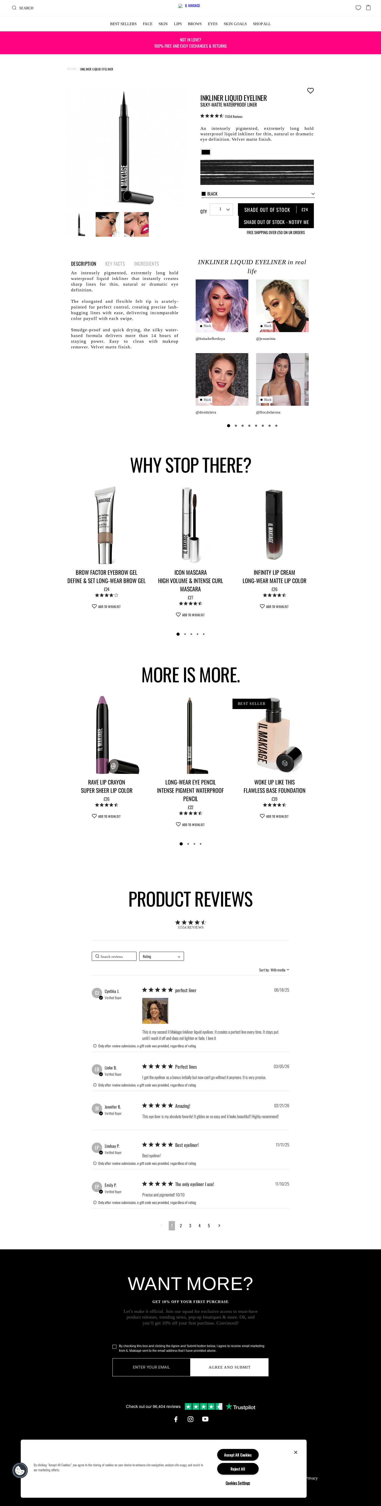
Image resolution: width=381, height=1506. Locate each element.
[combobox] (258, 194)
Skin (163, 24)
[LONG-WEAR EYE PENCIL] (190, 734)
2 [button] (181, 1225)
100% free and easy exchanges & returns (190, 43)
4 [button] (200, 1225)
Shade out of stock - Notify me (276, 222)
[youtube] (205, 1419)
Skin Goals (235, 24)
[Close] (295, 1452)
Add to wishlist (310, 90)
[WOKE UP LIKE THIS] (274, 734)
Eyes (212, 24)
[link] (221, 116)
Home (72, 69)
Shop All (262, 24)
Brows (195, 24)
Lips (178, 24)
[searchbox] (114, 956)
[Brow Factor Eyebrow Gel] (106, 524)
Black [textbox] (212, 194)
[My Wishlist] (358, 7)
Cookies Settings (238, 1483)
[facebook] (176, 1419)
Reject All (238, 1469)
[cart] (368, 6)
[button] (155, 1011)
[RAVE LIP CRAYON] (106, 734)
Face (147, 24)
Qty (203, 211)
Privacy (311, 1478)
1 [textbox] (220, 208)
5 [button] (209, 1225)
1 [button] (172, 1225)
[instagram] (190, 1419)
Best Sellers (123, 24)
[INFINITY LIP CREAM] (274, 524)
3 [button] (190, 1225)
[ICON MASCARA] (190, 524)
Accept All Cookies (238, 1455)
